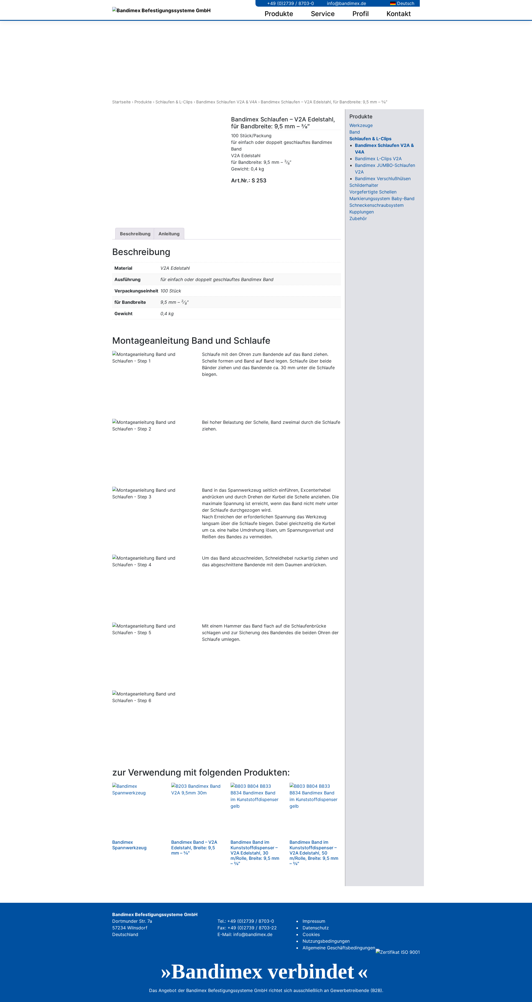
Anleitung (169, 233)
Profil (360, 14)
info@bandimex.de (346, 3)
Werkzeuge (361, 125)
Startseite (121, 102)
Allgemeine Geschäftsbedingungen (339, 947)
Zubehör (358, 218)
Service (323, 14)
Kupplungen (361, 212)
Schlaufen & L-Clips (174, 102)
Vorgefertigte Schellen (373, 192)
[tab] (135, 233)
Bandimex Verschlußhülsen (383, 178)
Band (354, 132)
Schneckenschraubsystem (376, 205)
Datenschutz (316, 927)
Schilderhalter (363, 185)
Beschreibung (135, 233)
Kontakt (399, 14)
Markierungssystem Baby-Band (382, 198)
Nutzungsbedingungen (326, 941)
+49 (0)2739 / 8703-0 (290, 3)
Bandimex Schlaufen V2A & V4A (226, 102)
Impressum (314, 921)
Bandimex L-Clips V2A (378, 158)
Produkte (279, 14)
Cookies (311, 934)
